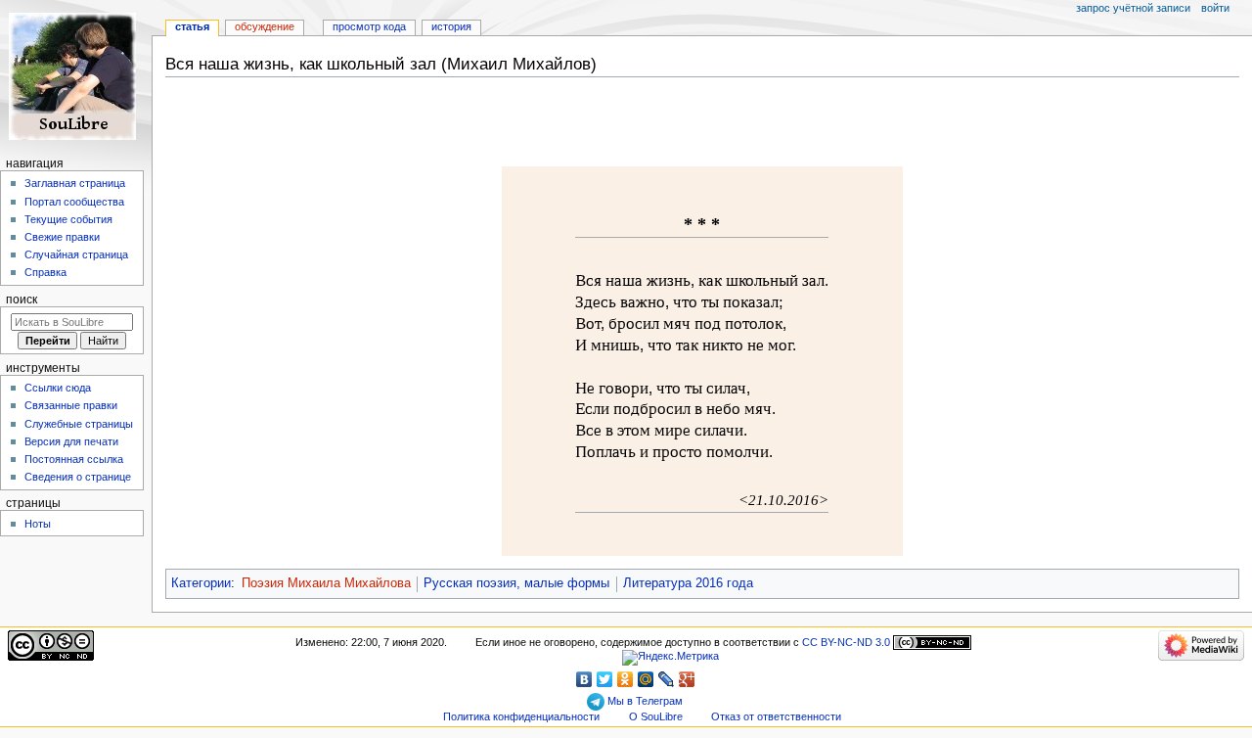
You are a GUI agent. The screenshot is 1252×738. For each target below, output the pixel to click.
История (451, 26)
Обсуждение (264, 26)
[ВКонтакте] (584, 679)
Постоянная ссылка (73, 459)
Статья (192, 26)
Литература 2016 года (688, 583)
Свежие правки (62, 237)
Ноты (37, 524)
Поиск (21, 299)
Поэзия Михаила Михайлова (326, 583)
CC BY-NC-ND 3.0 (846, 642)
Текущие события (68, 219)
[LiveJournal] (666, 679)
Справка (45, 272)
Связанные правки (70, 405)
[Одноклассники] (625, 679)
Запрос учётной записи (1133, 8)
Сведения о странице (77, 477)
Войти (1215, 8)
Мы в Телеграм (643, 701)
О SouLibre (656, 716)
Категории (201, 583)
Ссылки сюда (57, 387)
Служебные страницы (78, 424)
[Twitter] (605, 679)
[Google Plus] (687, 679)
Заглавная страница (74, 183)
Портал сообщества (74, 202)
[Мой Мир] (646, 679)
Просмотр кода (369, 26)
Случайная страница (76, 254)
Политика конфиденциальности (521, 716)
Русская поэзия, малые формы (516, 583)
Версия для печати (71, 441)
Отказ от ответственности (776, 716)
